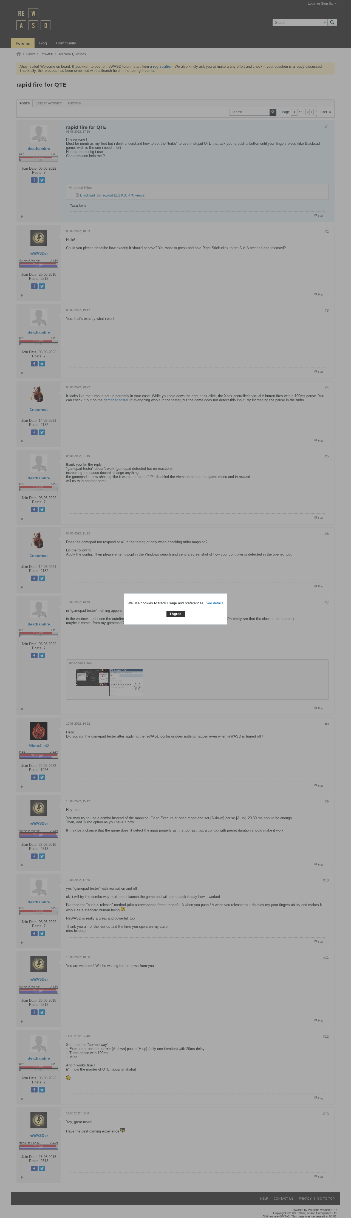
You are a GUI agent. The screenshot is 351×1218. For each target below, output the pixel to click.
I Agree (175, 614)
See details (214, 603)
